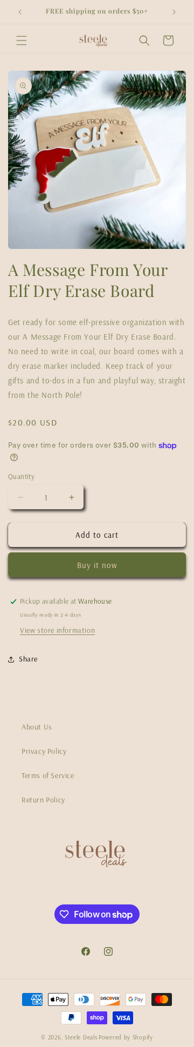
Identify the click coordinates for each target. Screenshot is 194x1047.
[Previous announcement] (20, 12)
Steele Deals (81, 1037)
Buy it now (97, 565)
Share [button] (28, 659)
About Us (37, 727)
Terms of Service (48, 775)
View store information (57, 630)
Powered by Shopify (126, 1037)
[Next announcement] (174, 12)
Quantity (21, 476)
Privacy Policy (44, 751)
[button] (21, 40)
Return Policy (43, 800)
